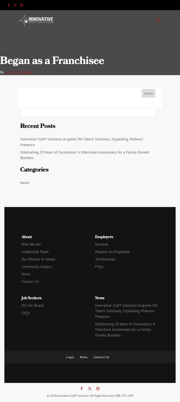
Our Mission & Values (38, 259)
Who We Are (31, 244)
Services (101, 244)
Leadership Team (35, 251)
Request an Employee (112, 251)
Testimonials (105, 259)
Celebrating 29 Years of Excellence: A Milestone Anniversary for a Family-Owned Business (125, 330)
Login (70, 357)
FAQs (99, 266)
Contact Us (30, 281)
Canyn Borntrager (19, 72)
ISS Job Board (32, 305)
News (24, 182)
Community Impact (37, 266)
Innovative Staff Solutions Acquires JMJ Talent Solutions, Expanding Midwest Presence (126, 311)
